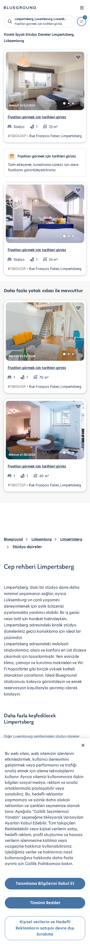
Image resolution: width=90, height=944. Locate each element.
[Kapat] (83, 745)
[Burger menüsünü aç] (82, 7)
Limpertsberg (71, 539)
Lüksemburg (41, 539)
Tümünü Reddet (45, 903)
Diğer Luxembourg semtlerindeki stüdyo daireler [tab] (41, 736)
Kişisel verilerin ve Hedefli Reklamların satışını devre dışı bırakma (45, 928)
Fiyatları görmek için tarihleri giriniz (37, 117)
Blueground (13, 539)
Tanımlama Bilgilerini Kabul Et (45, 883)
